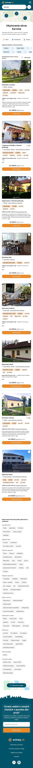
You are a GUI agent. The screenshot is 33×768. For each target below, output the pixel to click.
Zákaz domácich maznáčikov (11, 607)
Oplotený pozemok (23, 586)
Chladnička (20, 553)
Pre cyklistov (14, 633)
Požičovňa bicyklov (8, 611)
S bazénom (13, 542)
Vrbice (20, 52)
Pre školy (5, 640)
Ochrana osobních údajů (16, 749)
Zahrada (5, 589)
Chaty (4, 528)
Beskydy (10, 87)
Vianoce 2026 (17, 662)
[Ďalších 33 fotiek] (16, 294)
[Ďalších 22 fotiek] (16, 71)
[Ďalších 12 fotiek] (16, 187)
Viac (14, 106)
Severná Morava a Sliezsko (23, 149)
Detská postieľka (17, 600)
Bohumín (7, 52)
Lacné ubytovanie (8, 644)
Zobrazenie (27, 57)
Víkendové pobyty (8, 673)
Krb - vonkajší (7, 586)
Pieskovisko (23, 579)
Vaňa (13, 560)
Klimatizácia (18, 557)
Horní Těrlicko (6, 149)
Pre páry (5, 633)
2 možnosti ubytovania (21, 429)
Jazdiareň (5, 622)
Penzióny (20, 528)
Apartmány (12, 528)
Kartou (5, 655)
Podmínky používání (16, 745)
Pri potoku (21, 622)
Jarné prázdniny (20, 666)
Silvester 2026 (7, 662)
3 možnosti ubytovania (21, 212)
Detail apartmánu (16, 386)
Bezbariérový (20, 611)
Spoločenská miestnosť (9, 568)
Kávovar (11, 553)
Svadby (24, 640)
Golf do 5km (13, 618)
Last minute (17, 669)
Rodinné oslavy (15, 640)
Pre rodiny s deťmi (8, 546)
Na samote (6, 626)
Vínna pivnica (6, 600)
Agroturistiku (19, 644)
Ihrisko (5, 618)
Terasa (17, 582)
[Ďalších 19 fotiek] (16, 351)
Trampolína (6, 579)
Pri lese (13, 622)
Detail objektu (16, 169)
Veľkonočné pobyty (8, 666)
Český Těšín (21, 48)
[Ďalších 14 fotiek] (16, 132)
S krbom (5, 571)
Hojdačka (14, 579)
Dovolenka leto (7, 669)
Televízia (21, 568)
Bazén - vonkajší (7, 582)
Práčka (19, 560)
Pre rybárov (23, 633)
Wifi (27, 568)
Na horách (26, 626)
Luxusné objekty (7, 636)
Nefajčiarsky (25, 607)
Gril (14, 586)
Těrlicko (7, 48)
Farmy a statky (17, 531)
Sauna (21, 564)
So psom (18, 546)
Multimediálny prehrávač (9, 564)
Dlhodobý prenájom (8, 647)
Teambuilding (18, 636)
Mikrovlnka (6, 560)
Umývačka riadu (7, 557)
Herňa (5, 553)
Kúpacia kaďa (6, 604)
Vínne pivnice (6, 531)
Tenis (20, 618)
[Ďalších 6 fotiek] (16, 461)
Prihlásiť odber (16, 730)
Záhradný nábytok (15, 589)
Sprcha (26, 560)
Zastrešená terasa (8, 593)
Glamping (5, 535)
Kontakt (16, 756)
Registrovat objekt (16, 752)
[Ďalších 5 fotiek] (16, 244)
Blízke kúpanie (16, 626)
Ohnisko (24, 582)
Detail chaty (16, 113)
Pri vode (5, 542)
